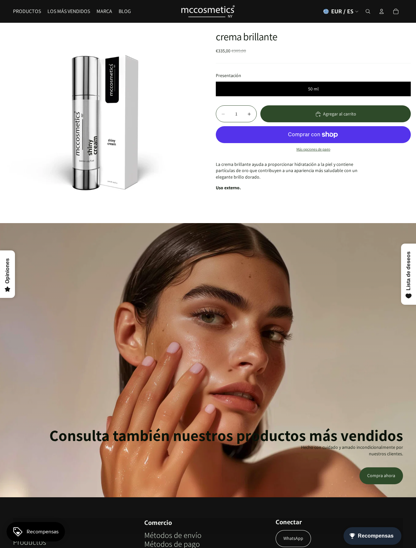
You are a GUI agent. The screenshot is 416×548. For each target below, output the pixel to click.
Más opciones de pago (313, 149)
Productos (29, 542)
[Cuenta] (381, 11)
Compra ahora (381, 475)
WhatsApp (293, 538)
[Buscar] (368, 11)
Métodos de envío (173, 535)
